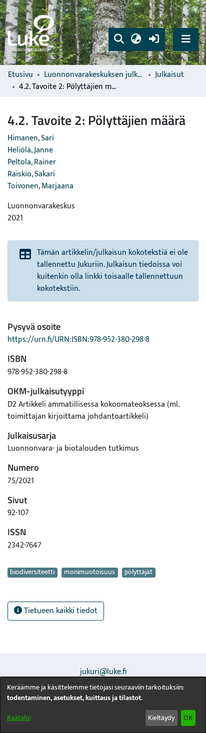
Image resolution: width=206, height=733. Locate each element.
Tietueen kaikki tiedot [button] (60, 611)
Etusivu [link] (20, 75)
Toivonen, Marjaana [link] (41, 186)
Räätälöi (19, 718)
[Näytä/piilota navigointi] (185, 39)
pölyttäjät (138, 573)
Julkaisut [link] (169, 75)
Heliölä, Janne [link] (30, 150)
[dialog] (103, 705)
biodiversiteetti (32, 573)
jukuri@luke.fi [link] (103, 672)
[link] (33, 32)
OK (188, 718)
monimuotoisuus (89, 573)
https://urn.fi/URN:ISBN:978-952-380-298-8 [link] (79, 339)
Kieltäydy (161, 718)
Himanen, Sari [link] (31, 138)
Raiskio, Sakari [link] (31, 174)
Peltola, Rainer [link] (32, 162)
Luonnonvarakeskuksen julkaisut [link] (94, 75)
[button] (118, 39)
